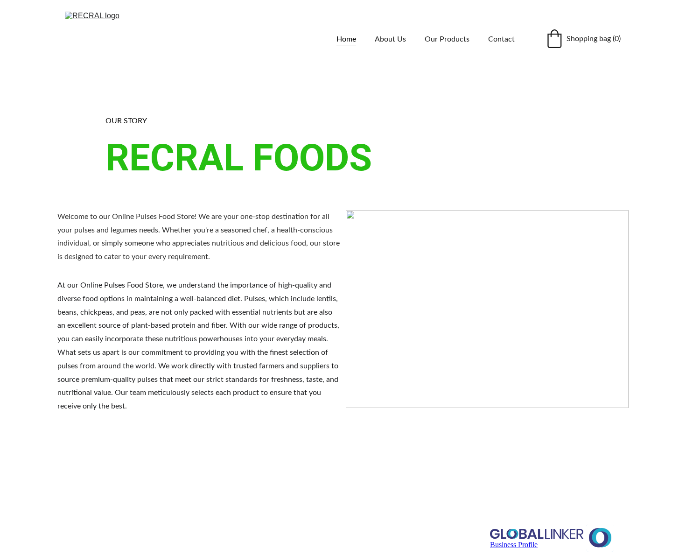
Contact (501, 39)
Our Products (447, 39)
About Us (390, 39)
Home (346, 39)
